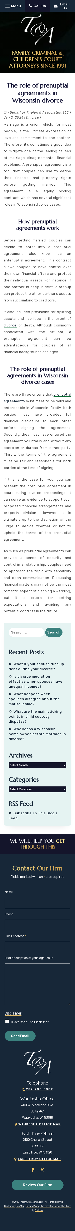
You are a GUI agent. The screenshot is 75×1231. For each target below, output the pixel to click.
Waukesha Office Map (39, 1124)
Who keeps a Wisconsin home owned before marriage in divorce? (37, 734)
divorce (10, 325)
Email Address (15, 936)
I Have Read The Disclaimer (30, 1022)
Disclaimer (13, 1013)
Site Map (20, 1206)
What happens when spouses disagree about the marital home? (34, 699)
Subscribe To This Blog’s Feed (33, 815)
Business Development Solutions (55, 1206)
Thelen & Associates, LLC (47, 112)
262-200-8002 (39, 1089)
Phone (9, 914)
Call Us (40, 6)
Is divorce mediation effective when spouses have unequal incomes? (35, 681)
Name (9, 892)
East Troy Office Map (39, 1159)
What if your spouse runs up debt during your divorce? (36, 666)
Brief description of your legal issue (29, 958)
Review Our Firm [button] (37, 1184)
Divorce (32, 117)
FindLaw (39, 1210)
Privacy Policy (32, 1206)
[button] (12, 6)
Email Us (65, 6)
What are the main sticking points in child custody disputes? (35, 716)
